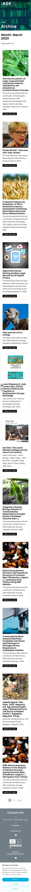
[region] (15, 877)
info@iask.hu (15, 825)
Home (3, 22)
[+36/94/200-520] (15, 828)
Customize (15, 884)
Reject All (15, 888)
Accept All (15, 879)
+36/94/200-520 (15, 831)
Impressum (15, 852)
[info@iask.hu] (15, 823)
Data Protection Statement (15, 854)
